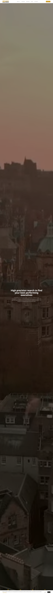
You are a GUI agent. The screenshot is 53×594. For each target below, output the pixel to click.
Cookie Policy (4, 592)
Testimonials (27, 1)
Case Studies (36, 1)
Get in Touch (48, 1)
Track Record (23, 1)
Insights (32, 1)
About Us (18, 1)
